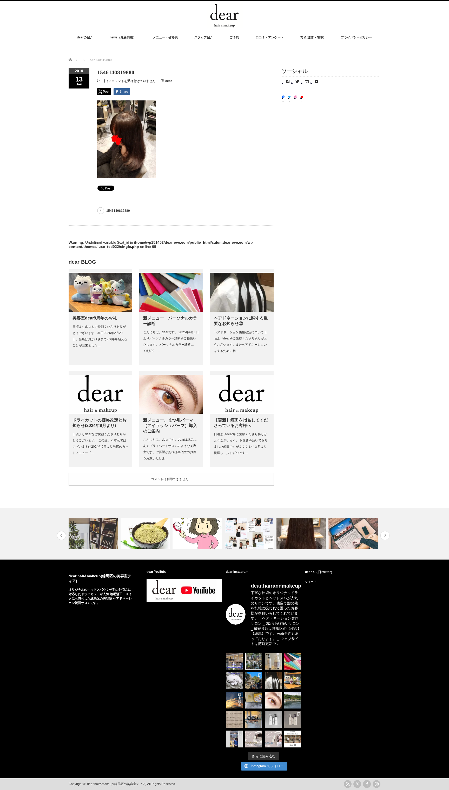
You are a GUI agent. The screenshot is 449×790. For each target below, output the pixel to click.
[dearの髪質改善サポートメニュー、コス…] (301, 533)
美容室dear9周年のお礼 (94, 318)
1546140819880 (118, 211)
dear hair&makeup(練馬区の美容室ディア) (117, 784)
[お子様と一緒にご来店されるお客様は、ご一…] (94, 533)
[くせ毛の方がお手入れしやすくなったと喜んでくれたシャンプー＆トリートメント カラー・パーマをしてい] (273, 719)
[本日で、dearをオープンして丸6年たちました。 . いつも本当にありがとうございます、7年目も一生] (234, 719)
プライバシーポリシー (356, 37)
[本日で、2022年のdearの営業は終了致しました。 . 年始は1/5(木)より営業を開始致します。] (253, 719)
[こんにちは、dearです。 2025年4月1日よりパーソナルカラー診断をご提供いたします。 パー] (292, 661)
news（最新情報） (123, 37)
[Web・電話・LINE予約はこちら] (353, 533)
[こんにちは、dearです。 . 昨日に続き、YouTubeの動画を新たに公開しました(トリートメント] (253, 739)
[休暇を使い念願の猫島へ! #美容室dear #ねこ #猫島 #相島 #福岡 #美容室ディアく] (292, 700)
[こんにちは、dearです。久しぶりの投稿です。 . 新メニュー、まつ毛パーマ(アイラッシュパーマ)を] (273, 700)
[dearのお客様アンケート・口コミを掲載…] (249, 533)
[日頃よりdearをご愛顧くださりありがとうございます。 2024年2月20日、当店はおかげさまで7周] (292, 680)
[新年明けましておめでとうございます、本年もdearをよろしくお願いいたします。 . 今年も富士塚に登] (253, 661)
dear (168, 81)
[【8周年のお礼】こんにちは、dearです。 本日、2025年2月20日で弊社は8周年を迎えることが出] (234, 680)
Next (384, 535)
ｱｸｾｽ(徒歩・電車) (312, 37)
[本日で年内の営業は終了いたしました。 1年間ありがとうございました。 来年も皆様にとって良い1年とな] (292, 739)
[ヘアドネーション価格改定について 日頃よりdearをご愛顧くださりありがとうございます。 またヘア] (273, 680)
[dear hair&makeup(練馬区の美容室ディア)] (225, 26)
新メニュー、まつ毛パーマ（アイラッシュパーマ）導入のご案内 (170, 425)
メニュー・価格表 (165, 37)
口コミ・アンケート (270, 37)
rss (348, 784)
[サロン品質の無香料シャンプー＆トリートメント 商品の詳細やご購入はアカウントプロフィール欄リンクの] (292, 719)
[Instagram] (376, 784)
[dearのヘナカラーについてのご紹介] (146, 533)
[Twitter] (357, 784)
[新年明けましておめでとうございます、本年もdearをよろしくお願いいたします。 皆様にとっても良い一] (253, 680)
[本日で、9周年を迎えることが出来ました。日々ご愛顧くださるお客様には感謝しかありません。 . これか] (234, 661)
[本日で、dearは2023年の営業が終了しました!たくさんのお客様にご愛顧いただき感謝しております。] (253, 700)
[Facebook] (367, 784)
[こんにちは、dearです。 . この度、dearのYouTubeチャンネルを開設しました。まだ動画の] (273, 739)
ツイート (310, 581)
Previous (61, 535)
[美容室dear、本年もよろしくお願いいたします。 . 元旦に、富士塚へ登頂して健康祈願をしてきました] (234, 700)
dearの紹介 (85, 37)
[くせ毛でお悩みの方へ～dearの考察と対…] (198, 533)
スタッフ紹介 (203, 37)
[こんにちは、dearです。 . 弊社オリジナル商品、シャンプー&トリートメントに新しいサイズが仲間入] (273, 661)
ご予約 (234, 37)
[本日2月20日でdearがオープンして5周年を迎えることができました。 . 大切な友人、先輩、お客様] (234, 739)
